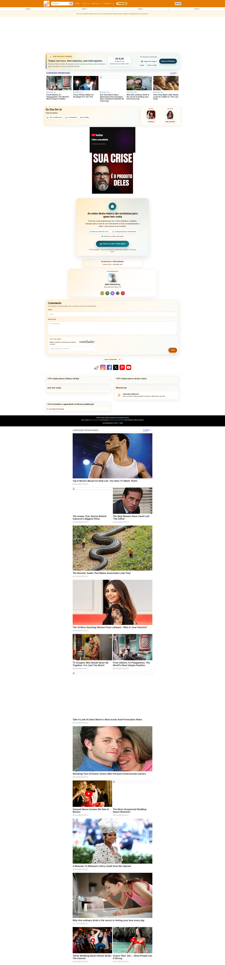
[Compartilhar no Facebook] (109, 367)
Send (172, 350)
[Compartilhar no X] (115, 367)
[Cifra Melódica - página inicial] (47, 3)
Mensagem (52, 319)
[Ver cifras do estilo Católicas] (151, 114)
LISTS (86, 4)
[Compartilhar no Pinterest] (122, 367)
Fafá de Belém (52, 113)
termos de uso (95, 420)
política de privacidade (116, 420)
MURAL (77, 4)
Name (50, 309)
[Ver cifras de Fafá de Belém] (170, 114)
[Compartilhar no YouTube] (128, 367)
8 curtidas (85, 117)
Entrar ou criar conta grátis (114, 244)
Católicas (151, 122)
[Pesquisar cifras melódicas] (71, 4)
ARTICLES (96, 4)
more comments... (111, 359)
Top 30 (196, 9)
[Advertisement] (112, 35)
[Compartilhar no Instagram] (102, 367)
